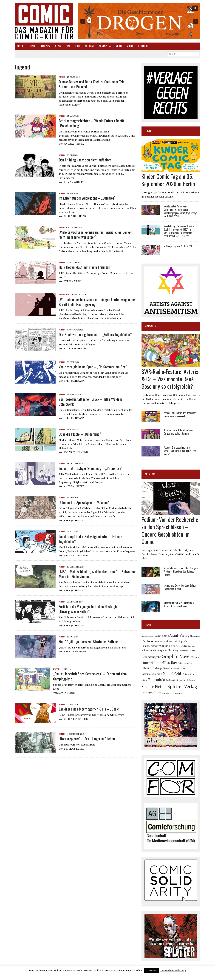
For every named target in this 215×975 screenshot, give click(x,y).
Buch (77, 46)
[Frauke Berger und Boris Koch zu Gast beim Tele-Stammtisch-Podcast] (35, 96)
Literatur (147, 668)
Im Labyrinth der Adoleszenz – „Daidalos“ (87, 198)
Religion (144, 680)
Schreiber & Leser (185, 680)
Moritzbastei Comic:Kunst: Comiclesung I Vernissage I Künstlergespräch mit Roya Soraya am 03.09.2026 (180, 211)
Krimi (180, 663)
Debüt (184, 646)
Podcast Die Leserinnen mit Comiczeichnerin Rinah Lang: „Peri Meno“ (180, 451)
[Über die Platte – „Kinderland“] (35, 448)
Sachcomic (171, 680)
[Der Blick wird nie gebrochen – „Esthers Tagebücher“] (35, 349)
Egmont (164, 650)
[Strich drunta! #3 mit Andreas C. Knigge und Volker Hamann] (150, 437)
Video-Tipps (150, 474)
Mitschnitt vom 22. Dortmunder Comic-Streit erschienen (179, 604)
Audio (130, 46)
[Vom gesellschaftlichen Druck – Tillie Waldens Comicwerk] (35, 413)
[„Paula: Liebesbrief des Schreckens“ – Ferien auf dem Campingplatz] (32, 688)
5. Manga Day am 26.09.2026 (178, 246)
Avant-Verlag (179, 635)
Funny (192, 650)
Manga (158, 668)
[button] (139, 21)
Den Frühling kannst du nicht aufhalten (85, 160)
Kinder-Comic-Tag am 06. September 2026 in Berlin (168, 180)
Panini (168, 673)
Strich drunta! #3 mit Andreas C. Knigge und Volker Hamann (180, 431)
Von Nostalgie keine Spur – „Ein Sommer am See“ (93, 367)
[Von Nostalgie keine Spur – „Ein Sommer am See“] (35, 381)
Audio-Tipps (150, 326)
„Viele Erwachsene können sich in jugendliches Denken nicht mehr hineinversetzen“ (95, 234)
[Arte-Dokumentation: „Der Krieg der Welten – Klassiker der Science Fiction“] (150, 575)
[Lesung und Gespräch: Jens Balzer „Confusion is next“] (150, 592)
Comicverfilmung (150, 645)
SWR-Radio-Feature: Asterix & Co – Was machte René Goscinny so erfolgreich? (169, 378)
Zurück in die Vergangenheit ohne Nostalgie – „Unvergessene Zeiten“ (90, 609)
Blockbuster (195, 636)
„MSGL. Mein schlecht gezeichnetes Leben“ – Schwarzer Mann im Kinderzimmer (97, 574)
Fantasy (173, 650)
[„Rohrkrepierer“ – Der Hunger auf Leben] (35, 750)
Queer (192, 674)
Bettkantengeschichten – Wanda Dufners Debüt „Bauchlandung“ (91, 123)
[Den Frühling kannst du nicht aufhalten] (35, 174)
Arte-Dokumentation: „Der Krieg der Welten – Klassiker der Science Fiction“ (181, 571)
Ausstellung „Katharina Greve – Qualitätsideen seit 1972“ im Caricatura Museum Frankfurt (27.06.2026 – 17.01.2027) (179, 231)
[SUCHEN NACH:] (183, 53)
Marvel (166, 668)
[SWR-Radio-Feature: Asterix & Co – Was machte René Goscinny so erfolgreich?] (170, 365)
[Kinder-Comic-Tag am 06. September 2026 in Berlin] (170, 170)
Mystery (174, 668)
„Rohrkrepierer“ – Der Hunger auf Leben (87, 738)
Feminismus (184, 650)
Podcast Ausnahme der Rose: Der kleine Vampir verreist (180, 414)
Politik (179, 673)
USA (172, 693)
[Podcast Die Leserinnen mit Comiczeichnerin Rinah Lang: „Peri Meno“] (150, 454)
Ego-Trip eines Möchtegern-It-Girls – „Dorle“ (89, 709)
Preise (187, 674)
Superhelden (151, 692)
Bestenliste (144, 46)
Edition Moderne (150, 650)
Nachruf (181, 668)
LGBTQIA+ (188, 663)
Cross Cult (166, 646)
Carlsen (147, 641)
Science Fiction (154, 686)
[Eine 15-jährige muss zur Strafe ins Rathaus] (35, 656)
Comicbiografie (179, 641)
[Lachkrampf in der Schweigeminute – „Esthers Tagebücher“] (35, 551)
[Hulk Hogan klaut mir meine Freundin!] (35, 282)
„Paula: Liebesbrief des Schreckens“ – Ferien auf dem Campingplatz (90, 676)
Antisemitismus (147, 636)
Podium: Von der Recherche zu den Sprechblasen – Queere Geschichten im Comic (169, 530)
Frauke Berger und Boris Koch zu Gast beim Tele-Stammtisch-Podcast (92, 84)
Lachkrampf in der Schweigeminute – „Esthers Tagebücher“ (90, 538)
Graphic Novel (176, 656)
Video (119, 46)
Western (178, 693)
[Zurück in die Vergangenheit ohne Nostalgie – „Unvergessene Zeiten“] (35, 621)
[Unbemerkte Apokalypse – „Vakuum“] (35, 517)
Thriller (166, 693)
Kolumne (89, 46)
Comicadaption (162, 641)
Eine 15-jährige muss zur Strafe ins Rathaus (88, 641)
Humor (157, 662)
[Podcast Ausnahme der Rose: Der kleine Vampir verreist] (150, 420)
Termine (148, 131)
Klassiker (170, 662)
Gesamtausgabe (151, 657)
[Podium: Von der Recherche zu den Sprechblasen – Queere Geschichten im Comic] (170, 513)
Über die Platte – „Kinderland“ (80, 434)
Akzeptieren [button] (151, 970)
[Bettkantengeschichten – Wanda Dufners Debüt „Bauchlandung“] (35, 135)
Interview (45, 46)
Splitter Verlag (182, 686)
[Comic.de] (44, 21)
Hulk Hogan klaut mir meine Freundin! (84, 267)
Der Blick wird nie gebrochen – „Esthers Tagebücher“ (95, 334)
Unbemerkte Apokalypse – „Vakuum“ (84, 502)
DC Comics (177, 646)
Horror (146, 662)
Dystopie (191, 646)
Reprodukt (157, 679)
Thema (31, 46)
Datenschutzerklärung (173, 970)
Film (67, 46)
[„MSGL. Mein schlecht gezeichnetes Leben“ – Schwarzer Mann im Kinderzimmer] (35, 586)
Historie (195, 657)
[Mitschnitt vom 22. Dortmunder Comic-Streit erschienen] (150, 609)
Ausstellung (162, 635)
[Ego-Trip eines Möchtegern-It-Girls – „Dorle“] (35, 721)
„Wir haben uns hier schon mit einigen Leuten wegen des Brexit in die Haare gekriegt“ (97, 301)
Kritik (20, 46)
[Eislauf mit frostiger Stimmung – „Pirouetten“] (35, 483)
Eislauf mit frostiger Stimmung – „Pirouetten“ (90, 468)
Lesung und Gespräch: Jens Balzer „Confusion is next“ (180, 587)
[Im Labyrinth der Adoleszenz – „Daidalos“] (35, 212)
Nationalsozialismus (151, 673)
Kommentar (105, 46)
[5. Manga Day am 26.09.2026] (150, 253)
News (58, 46)
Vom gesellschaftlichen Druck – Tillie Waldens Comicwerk (90, 401)
